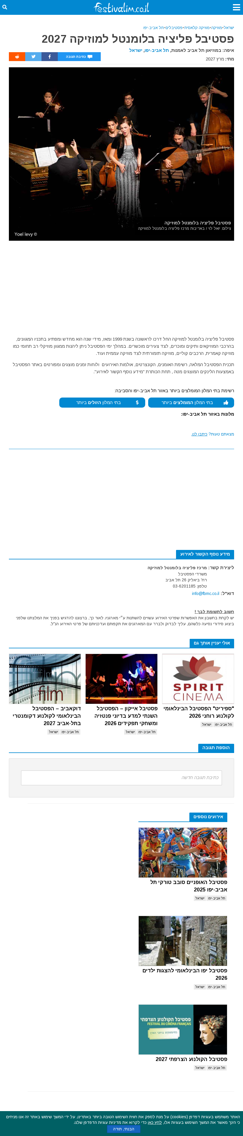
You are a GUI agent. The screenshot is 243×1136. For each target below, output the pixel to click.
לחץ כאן (155, 1122)
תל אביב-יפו (153, 27)
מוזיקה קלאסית (197, 27)
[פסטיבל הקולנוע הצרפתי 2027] (182, 1029)
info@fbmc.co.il (205, 593)
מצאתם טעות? (212, 434)
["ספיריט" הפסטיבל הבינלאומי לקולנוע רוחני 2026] (198, 679)
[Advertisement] (121, 285)
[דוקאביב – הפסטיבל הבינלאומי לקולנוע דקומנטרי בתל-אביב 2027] (45, 679)
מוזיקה (216, 27)
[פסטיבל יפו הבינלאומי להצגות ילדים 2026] (182, 941)
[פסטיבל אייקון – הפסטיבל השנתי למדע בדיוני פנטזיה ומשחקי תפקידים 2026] (121, 679)
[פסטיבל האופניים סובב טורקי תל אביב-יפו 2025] (182, 852)
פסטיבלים (174, 27)
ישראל (229, 27)
